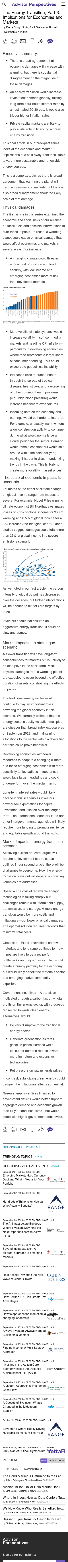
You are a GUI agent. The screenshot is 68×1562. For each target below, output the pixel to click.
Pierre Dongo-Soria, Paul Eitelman (26, 27)
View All (38, 1156)
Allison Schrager (14, 1480)
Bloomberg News (33, 1480)
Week (44, 1460)
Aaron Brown (12, 1512)
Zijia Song (11, 1501)
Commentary (33, 1468)
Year (61, 1460)
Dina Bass (11, 1490)
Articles (12, 1468)
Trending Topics (18, 1156)
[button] (4, 41)
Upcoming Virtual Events (26, 1166)
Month (53, 1460)
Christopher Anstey (15, 1523)
